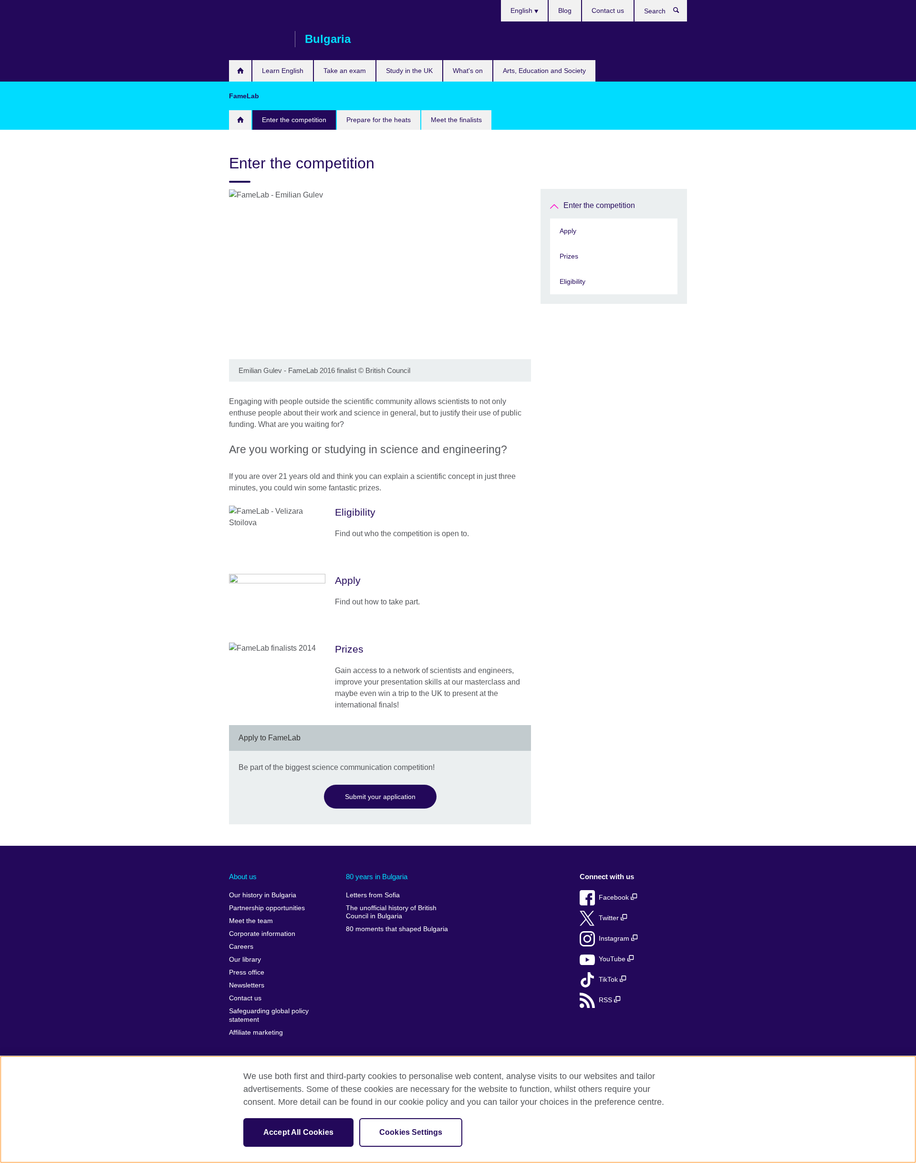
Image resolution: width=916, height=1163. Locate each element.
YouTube (613, 959)
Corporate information (262, 933)
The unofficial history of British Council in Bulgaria (391, 912)
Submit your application (380, 796)
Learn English (282, 70)
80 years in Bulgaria (376, 876)
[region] (458, 1109)
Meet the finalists (456, 120)
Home (240, 71)
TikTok (609, 979)
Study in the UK (409, 70)
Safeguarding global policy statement (269, 1015)
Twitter (610, 918)
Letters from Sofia (373, 895)
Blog (565, 10)
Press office (246, 972)
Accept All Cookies (298, 1132)
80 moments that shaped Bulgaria (397, 929)
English (522, 10)
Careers (241, 946)
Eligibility (572, 281)
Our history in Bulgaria (262, 895)
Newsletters (246, 985)
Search (681, 12)
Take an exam (344, 70)
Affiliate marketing (256, 1032)
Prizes (569, 256)
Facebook (615, 897)
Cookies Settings (411, 1132)
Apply (568, 231)
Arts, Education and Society (544, 70)
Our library (245, 959)
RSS (606, 1000)
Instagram (615, 938)
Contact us (608, 10)
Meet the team (251, 920)
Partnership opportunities (267, 908)
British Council (257, 39)
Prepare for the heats (378, 120)
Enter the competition (294, 120)
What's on (468, 70)
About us (243, 876)
